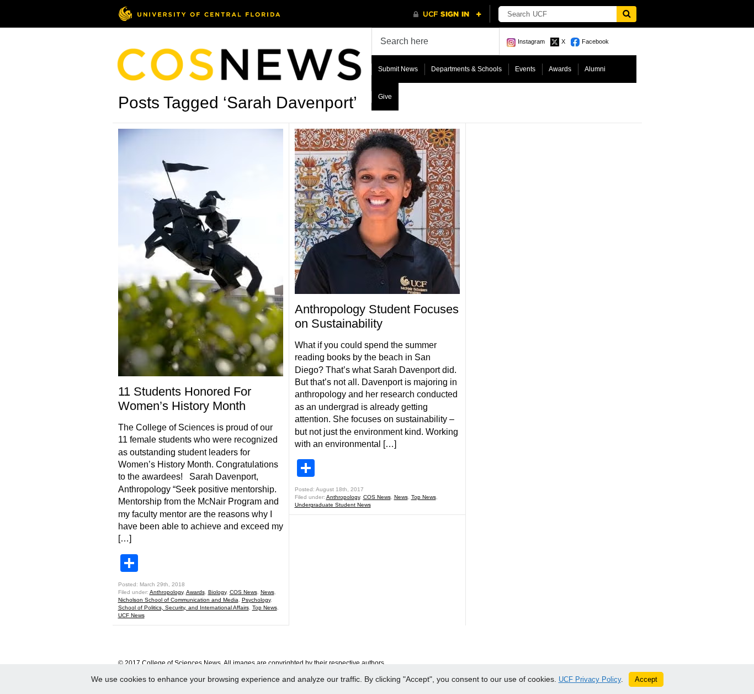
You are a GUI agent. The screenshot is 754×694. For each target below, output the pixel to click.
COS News (243, 592)
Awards (560, 69)
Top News (264, 607)
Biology (217, 592)
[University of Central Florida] (199, 13)
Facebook (595, 41)
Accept (646, 679)
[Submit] (626, 14)
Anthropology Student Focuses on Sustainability (377, 316)
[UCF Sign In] (447, 14)
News (267, 592)
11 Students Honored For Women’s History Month (184, 399)
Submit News (398, 69)
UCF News (131, 615)
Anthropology (166, 592)
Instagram (531, 41)
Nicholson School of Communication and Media (178, 600)
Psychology (256, 600)
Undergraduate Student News (333, 505)
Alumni (595, 69)
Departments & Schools (466, 69)
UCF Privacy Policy (590, 679)
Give (385, 97)
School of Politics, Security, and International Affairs (183, 607)
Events (525, 69)
